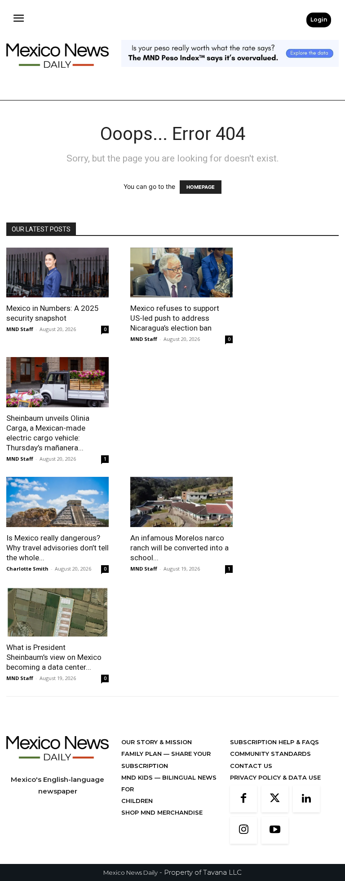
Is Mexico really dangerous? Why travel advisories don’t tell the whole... (57, 547)
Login (318, 19)
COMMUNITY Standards (270, 753)
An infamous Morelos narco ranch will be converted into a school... (179, 547)
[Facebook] (243, 798)
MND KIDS (138, 777)
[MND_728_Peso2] (230, 74)
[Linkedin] (306, 798)
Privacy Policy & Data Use (275, 777)
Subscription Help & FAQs (274, 742)
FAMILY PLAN (142, 753)
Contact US (251, 765)
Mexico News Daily (130, 872)
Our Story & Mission (156, 742)
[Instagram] (243, 830)
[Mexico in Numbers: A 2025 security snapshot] (57, 273)
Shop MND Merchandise (162, 812)
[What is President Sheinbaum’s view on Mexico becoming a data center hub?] (57, 612)
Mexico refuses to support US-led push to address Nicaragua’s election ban (174, 318)
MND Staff (19, 329)
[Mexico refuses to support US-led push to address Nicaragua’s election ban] (181, 273)
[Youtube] (274, 830)
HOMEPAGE (200, 187)
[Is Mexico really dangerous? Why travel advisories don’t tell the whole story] (57, 502)
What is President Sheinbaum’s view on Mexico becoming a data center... (54, 657)
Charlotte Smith (27, 568)
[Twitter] (274, 798)
